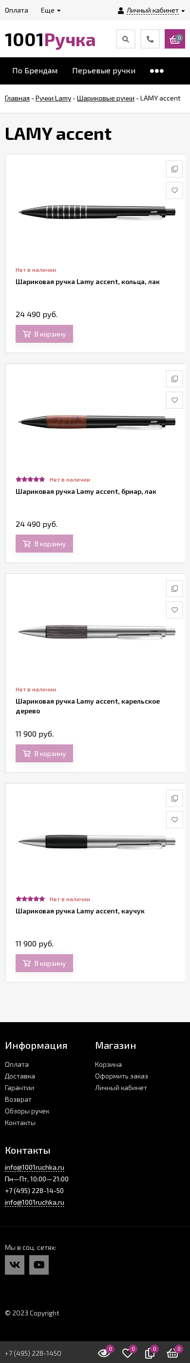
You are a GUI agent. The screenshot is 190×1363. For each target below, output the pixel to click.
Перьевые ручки (103, 70)
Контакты (20, 1122)
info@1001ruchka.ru (34, 1167)
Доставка (20, 1076)
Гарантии (19, 1087)
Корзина (108, 1064)
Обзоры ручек (27, 1111)
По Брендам (34, 70)
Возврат (18, 1099)
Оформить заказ (121, 1076)
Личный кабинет (121, 1087)
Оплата (17, 1064)
